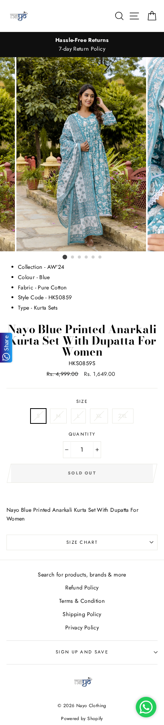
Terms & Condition (82, 601)
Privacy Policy (82, 627)
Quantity (82, 434)
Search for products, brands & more (82, 574)
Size (82, 401)
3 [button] (80, 257)
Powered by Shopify (82, 718)
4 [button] (86, 257)
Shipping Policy (82, 614)
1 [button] (65, 257)
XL (99, 416)
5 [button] (93, 257)
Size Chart (82, 542)
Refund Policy (82, 587)
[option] (82, 44)
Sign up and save (82, 652)
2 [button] (73, 257)
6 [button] (100, 257)
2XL (122, 416)
